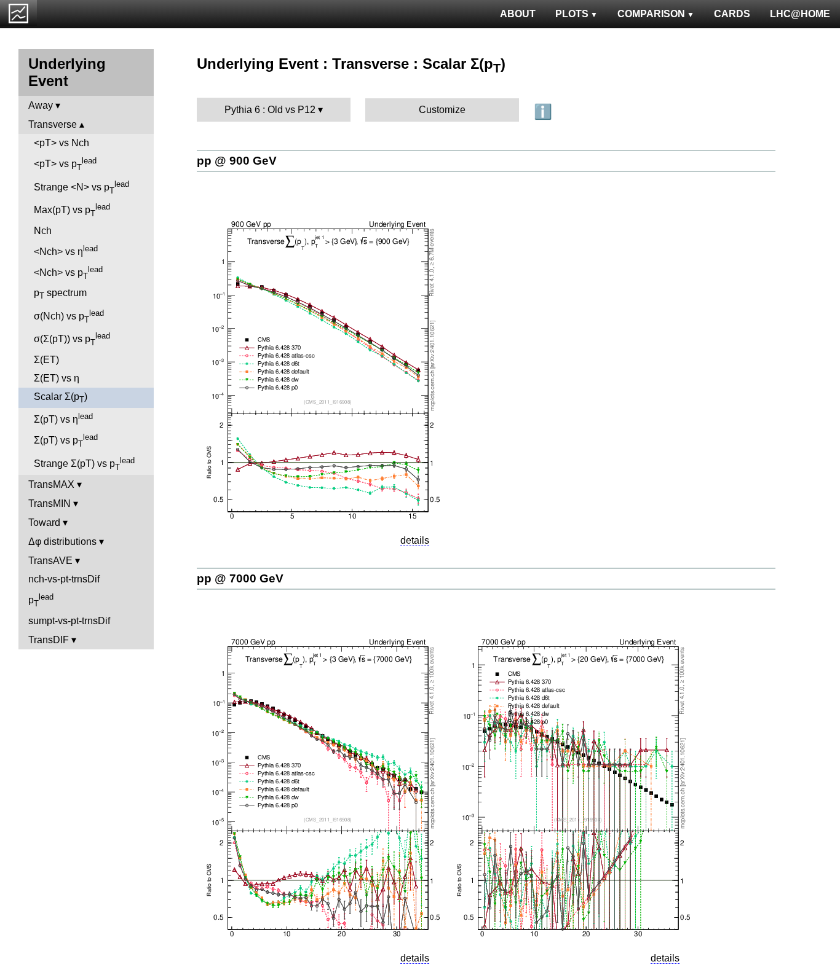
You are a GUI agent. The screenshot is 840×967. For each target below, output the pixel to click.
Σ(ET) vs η (56, 378)
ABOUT (518, 14)
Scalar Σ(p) (60, 397)
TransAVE (50, 560)
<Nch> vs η (66, 250)
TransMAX (51, 484)
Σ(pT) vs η (63, 418)
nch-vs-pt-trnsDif (64, 579)
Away (40, 105)
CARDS (732, 14)
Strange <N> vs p (81, 187)
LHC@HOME (800, 14)
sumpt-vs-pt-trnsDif (69, 621)
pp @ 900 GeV (237, 160)
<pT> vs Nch (61, 143)
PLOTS (571, 14)
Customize (442, 109)
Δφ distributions (62, 541)
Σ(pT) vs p (66, 440)
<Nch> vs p (68, 273)
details (414, 540)
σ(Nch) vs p (69, 316)
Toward (44, 522)
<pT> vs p (65, 164)
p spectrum (60, 294)
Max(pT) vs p (72, 210)
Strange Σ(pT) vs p (84, 464)
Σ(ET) (46, 359)
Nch (43, 230)
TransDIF (48, 640)
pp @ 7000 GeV (240, 578)
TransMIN (49, 503)
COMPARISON (651, 14)
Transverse (52, 124)
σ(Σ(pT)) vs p (72, 339)
